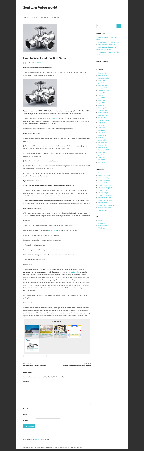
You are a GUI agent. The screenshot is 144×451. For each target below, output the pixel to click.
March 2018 (102, 135)
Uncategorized (102, 210)
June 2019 (101, 98)
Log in (100, 220)
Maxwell (37, 439)
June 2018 (101, 128)
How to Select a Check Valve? (107, 44)
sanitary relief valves (104, 198)
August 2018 (102, 123)
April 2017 (101, 162)
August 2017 (102, 152)
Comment (26, 381)
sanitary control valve (104, 185)
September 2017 (103, 150)
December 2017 (103, 142)
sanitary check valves (104, 183)
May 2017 (101, 160)
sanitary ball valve (73, 272)
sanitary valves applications (106, 205)
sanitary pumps (103, 193)
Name (25, 409)
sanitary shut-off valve (105, 200)
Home (26, 17)
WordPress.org (102, 228)
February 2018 (103, 137)
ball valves (26, 356)
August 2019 (102, 93)
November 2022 (103, 73)
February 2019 (103, 108)
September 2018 (103, 120)
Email (25, 414)
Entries (101, 223)
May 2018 (101, 130)
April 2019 (101, 103)
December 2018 (103, 113)
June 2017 (101, 157)
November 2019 (103, 85)
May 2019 (101, 100)
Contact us (44, 17)
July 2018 (101, 125)
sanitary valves (103, 203)
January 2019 (102, 110)
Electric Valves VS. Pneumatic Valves (109, 42)
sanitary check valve (104, 180)
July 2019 (101, 95)
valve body (43, 356)
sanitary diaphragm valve (106, 188)
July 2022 (101, 83)
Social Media (55, 17)
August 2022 (102, 80)
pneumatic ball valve (50, 118)
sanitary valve (52, 230)
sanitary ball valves (37, 55)
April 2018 (101, 132)
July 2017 (101, 155)
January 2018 (102, 140)
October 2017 (102, 147)
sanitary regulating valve (105, 195)
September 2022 (103, 78)
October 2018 (102, 118)
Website (25, 420)
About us (34, 17)
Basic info (101, 173)
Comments (103, 225)
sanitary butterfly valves (105, 178)
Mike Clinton (37, 63)
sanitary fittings (103, 190)
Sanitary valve (35, 356)
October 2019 (102, 88)
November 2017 (103, 145)
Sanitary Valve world (40, 7)
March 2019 (102, 105)
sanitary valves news (104, 207)
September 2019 (103, 90)
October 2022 (102, 75)
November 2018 (103, 115)
